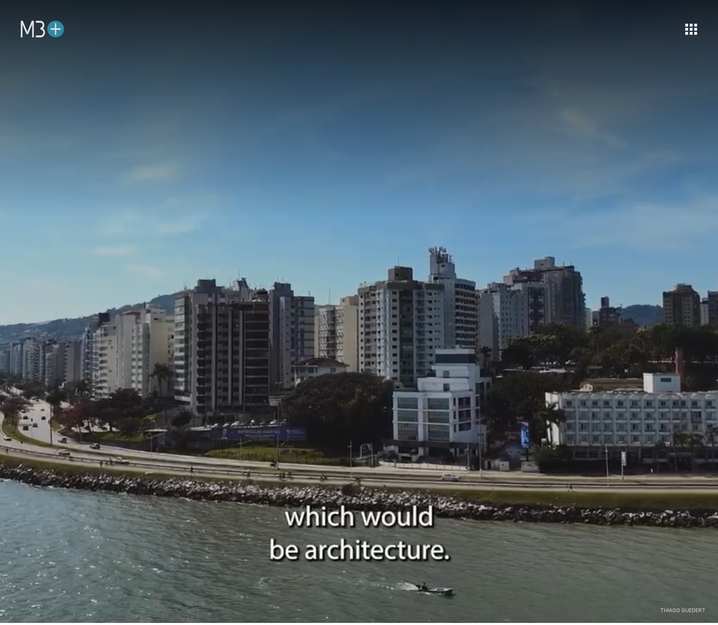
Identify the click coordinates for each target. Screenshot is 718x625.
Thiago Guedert (683, 610)
